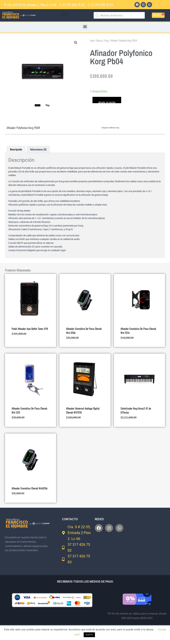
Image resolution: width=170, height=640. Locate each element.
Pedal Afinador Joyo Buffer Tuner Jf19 (30, 329)
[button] (65, 14)
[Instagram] (143, 4)
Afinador (112, 127)
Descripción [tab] (16, 149)
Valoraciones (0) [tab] (38, 149)
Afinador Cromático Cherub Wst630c (30, 488)
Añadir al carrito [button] (22, 343)
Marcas (99, 40)
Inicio (92, 40)
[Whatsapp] (149, 4)
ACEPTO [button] (89, 635)
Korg (107, 40)
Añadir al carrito (106, 101)
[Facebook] (137, 4)
